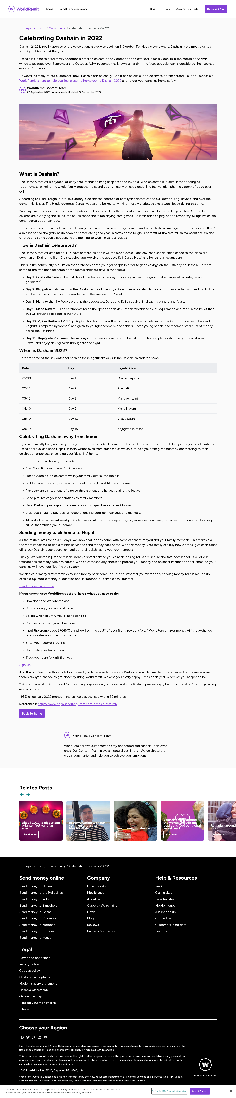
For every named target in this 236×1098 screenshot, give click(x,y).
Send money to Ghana (35, 912)
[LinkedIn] (39, 1037)
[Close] (230, 1091)
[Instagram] (34, 1037)
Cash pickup (163, 893)
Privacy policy (29, 964)
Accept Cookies (199, 1091)
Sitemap (25, 1009)
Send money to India (34, 899)
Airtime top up (165, 912)
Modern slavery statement (38, 983)
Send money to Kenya (35, 937)
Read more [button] (30, 834)
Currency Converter (187, 8)
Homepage (27, 28)
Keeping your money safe (37, 1003)
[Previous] (21, 794)
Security (161, 931)
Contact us (163, 918)
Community (57, 28)
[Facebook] (22, 1037)
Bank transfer (164, 899)
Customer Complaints (170, 925)
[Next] (28, 794)
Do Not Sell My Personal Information (169, 1091)
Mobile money (165, 905)
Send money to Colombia (37, 918)
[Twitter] (28, 1037)
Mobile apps (95, 893)
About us (93, 899)
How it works (96, 886)
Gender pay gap (30, 996)
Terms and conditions (34, 958)
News (91, 912)
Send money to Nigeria (35, 886)
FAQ (158, 886)
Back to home (32, 713)
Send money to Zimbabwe (38, 905)
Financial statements (34, 990)
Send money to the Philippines (41, 893)
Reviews (93, 925)
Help (167, 8)
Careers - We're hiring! (102, 905)
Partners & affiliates (101, 931)
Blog (42, 28)
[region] (118, 1091)
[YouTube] (45, 1037)
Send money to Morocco (37, 925)
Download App (216, 8)
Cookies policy (29, 971)
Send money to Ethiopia (36, 931)
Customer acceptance (35, 977)
